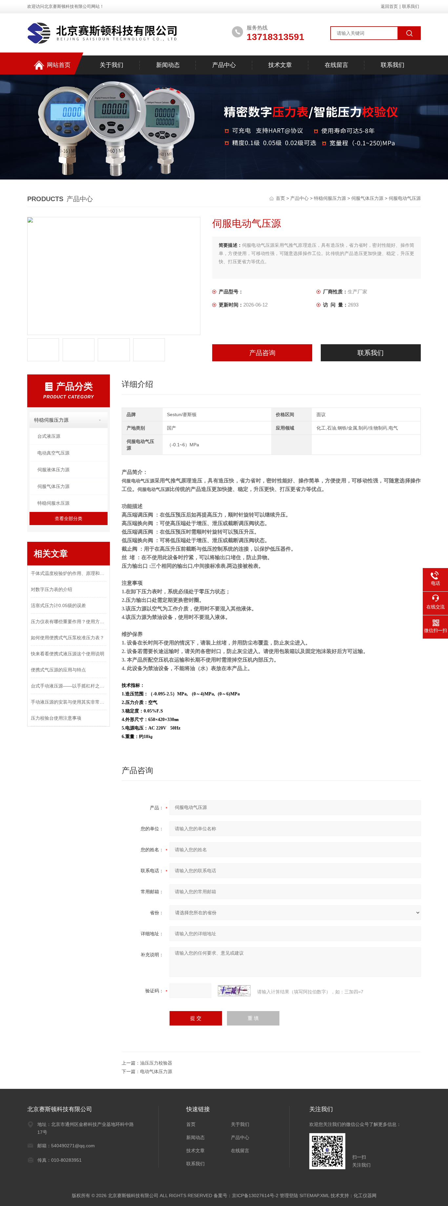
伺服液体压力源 (53, 469)
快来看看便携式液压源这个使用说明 (67, 653)
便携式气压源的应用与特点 (58, 669)
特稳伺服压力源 (330, 198)
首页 (281, 198)
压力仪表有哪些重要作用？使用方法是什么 (68, 621)
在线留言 (336, 65)
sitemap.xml (314, 1195)
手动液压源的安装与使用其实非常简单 (68, 702)
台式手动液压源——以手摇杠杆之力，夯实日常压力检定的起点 (68, 685)
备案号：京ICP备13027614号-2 (246, 1195)
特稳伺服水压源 (53, 503)
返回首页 (389, 6)
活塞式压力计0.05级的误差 (58, 605)
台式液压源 (48, 436)
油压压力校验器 (156, 1063)
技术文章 (280, 65)
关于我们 (111, 65)
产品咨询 (262, 352)
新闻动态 (168, 65)
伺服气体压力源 (367, 198)
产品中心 (224, 65)
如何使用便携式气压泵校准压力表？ (67, 637)
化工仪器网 (365, 1195)
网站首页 (59, 65)
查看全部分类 (68, 518)
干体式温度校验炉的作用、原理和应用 (68, 573)
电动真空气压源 (53, 452)
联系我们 (410, 6)
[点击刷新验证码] (234, 990)
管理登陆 (289, 1195)
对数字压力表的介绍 (51, 589)
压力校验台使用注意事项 (56, 718)
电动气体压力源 (156, 1071)
